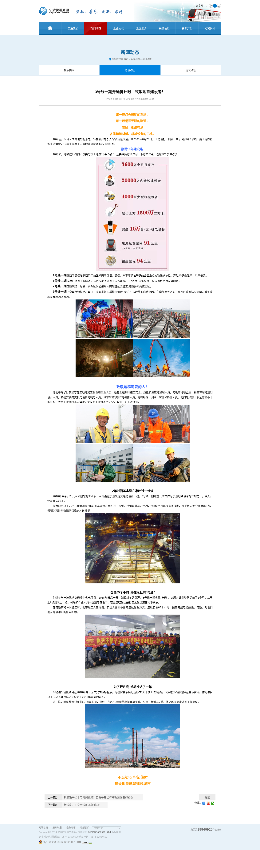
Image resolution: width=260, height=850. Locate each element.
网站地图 (43, 827)
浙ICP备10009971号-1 (99, 832)
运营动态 (191, 70)
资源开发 (187, 28)
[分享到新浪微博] (208, 803)
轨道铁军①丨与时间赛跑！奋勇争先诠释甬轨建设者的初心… (100, 797)
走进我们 (73, 28)
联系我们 (84, 827)
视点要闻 (69, 70)
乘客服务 (141, 28)
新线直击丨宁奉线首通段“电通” (82, 804)
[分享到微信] (212, 803)
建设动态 (130, 70)
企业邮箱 (71, 827)
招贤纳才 (210, 28)
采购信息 (164, 28)
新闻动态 (95, 28)
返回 (207, 797)
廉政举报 (57, 827)
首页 (126, 59)
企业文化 (118, 28)
